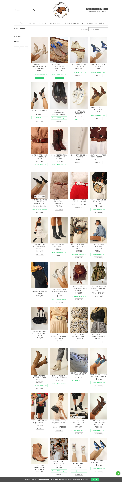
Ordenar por (84, 29)
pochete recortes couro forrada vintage (78, 247)
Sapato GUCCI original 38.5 (59, 111)
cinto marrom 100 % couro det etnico (98, 156)
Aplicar (26, 48)
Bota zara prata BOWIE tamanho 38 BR (59, 291)
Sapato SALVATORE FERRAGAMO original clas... (39, 202)
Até (20, 45)
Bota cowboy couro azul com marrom (98, 376)
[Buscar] (34, 10)
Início (20, 23)
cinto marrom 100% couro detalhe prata (39, 157)
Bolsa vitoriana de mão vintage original (98, 202)
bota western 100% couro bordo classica (59, 157)
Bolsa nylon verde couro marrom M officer (98, 289)
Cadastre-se (91, 11)
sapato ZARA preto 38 (39, 111)
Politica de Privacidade (73, 23)
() (98, 9)
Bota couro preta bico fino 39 (59, 246)
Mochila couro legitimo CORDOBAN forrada (79, 289)
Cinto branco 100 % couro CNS (79, 156)
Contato (42, 23)
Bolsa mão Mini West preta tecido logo (39, 333)
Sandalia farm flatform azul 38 (98, 462)
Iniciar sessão (101, 11)
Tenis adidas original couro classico (78, 112)
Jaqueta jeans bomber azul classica (98, 247)
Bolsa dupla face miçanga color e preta (59, 423)
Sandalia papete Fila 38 (78, 464)
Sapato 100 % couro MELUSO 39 (98, 108)
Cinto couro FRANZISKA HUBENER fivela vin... (59, 336)
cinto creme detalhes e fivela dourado (79, 336)
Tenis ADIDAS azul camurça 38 (98, 65)
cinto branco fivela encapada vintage (79, 201)
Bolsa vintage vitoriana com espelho (59, 463)
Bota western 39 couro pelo (79, 65)
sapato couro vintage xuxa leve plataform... (39, 66)
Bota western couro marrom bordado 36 (98, 423)
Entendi (95, 480)
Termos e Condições (95, 23)
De (15, 45)
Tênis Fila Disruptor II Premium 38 (79, 374)
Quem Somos (55, 23)
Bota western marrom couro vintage (39, 378)
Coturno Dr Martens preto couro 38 (79, 422)
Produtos (31, 23)
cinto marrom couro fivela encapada (59, 202)
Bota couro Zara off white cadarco (59, 377)
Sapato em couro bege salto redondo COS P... (59, 66)
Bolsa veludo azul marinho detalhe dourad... (39, 291)
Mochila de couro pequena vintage (39, 422)
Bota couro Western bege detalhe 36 (39, 467)
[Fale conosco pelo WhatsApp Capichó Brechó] (118, 473)
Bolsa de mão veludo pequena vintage (39, 247)
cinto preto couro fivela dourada (98, 335)
